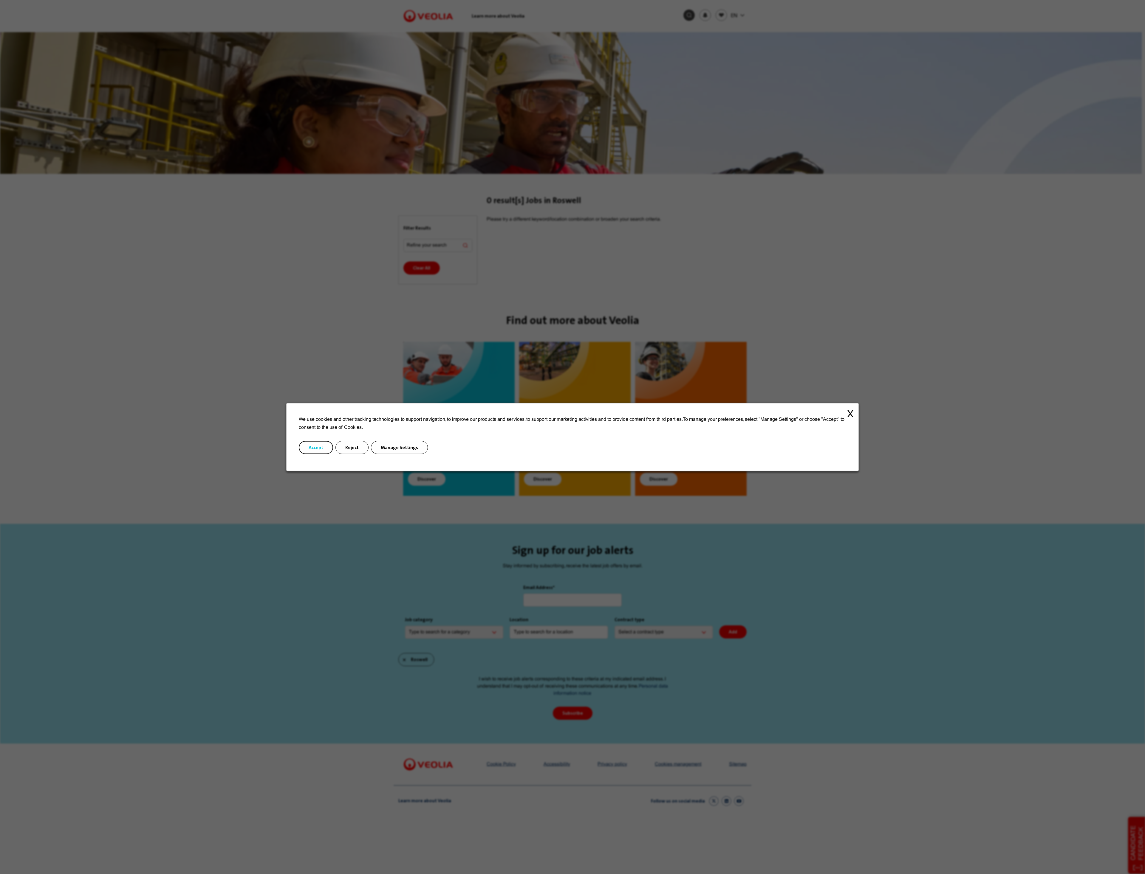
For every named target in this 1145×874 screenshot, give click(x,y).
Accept (316, 447)
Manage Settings (399, 447)
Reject (352, 447)
